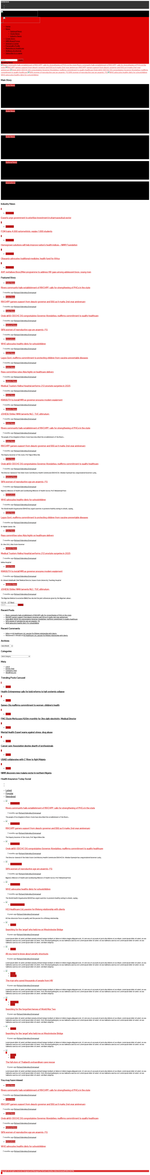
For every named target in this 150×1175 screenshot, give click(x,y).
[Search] (1, 58)
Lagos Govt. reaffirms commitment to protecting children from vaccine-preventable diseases (44, 357)
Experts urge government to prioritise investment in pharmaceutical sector (36, 217)
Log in (8, 667)
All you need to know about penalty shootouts (27, 953)
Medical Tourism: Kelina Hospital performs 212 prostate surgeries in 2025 (35, 386)
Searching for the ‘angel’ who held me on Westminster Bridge (34, 929)
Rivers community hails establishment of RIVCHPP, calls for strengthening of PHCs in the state (45, 287)
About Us (9, 1157)
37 (9, 602)
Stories (13, 925)
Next (12, 602)
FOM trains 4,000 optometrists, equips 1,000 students (26, 231)
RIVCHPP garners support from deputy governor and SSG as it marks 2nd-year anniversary (43, 301)
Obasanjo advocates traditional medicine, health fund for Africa (30, 258)
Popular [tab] (9, 793)
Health (8, 687)
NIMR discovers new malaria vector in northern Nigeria (26, 773)
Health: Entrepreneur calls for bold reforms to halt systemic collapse (32, 691)
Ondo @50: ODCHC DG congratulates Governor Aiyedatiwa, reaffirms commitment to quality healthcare (49, 315)
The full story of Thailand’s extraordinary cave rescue (30, 1062)
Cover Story (10, 38)
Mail (7, 1161)
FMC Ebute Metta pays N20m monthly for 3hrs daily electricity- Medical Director (38, 718)
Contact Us (9, 1159)
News (8, 29)
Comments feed (11, 671)
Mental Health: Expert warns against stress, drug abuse (26, 732)
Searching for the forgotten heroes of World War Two (31, 1009)
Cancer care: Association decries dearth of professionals (27, 746)
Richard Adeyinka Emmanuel (25, 106)
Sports (13, 949)
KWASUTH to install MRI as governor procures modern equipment (31, 400)
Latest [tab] (9, 790)
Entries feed (10, 669)
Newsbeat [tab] (11, 796)
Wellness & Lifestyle (13, 51)
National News (16, 31)
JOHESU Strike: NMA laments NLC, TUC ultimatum (25, 414)
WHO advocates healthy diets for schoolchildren (42, 190)
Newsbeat (10, 213)
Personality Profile (13, 46)
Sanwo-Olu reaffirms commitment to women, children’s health (30, 705)
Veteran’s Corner (12, 43)
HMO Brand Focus (13, 41)
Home (8, 26)
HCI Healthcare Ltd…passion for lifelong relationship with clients (34, 634)
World (12, 1004)
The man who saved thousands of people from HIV (29, 980)
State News (15, 33)
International (10, 182)
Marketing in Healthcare (15, 48)
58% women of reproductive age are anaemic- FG (88, 72)
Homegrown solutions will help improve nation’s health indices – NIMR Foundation (39, 245)
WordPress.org (11, 673)
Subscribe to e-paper (14, 53)
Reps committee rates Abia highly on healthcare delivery (27, 372)
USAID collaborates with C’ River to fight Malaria (23, 759)
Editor (8, 634)
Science (13, 976)
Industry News (16, 36)
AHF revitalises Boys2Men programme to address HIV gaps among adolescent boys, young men (46, 272)
